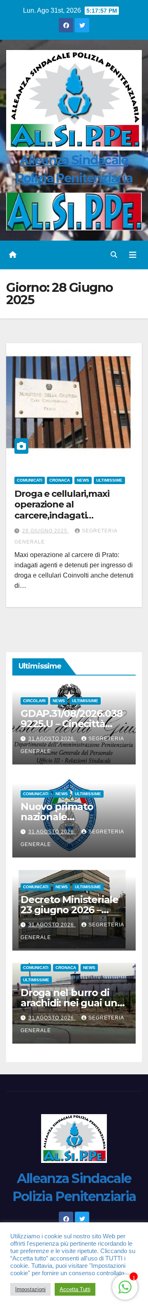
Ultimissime (109, 480)
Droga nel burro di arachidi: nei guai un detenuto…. (69, 1003)
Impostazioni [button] (30, 1289)
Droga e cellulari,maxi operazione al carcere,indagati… (61, 504)
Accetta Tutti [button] (75, 1289)
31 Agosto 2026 (52, 739)
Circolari (34, 700)
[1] (125, 1286)
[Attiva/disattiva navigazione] (133, 255)
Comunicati (29, 480)
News (83, 480)
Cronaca (59, 480)
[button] (114, 254)
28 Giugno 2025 (45, 531)
